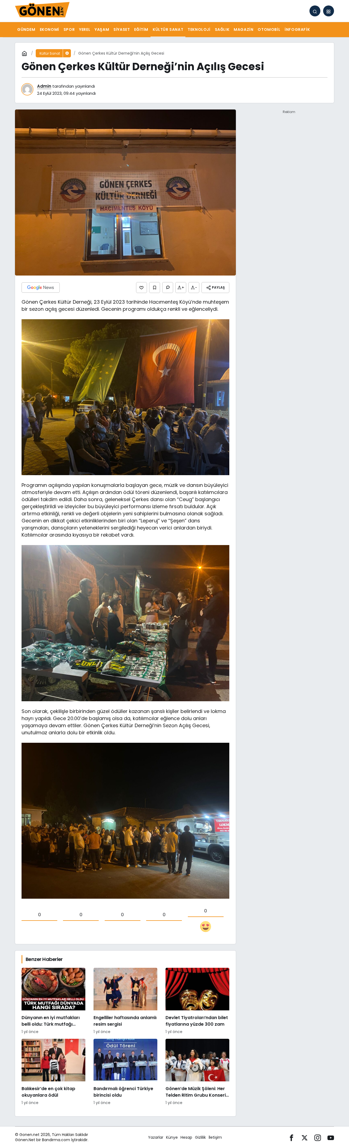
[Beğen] (141, 287)
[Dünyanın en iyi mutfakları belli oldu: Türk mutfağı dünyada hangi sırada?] (53, 1001)
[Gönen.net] (42, 10)
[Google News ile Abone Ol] (41, 287)
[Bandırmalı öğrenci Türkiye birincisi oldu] (125, 1072)
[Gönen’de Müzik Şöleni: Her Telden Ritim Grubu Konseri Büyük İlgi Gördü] (197, 1072)
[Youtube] (330, 1137)
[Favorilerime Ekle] (154, 287)
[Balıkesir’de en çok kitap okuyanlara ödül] (53, 1072)
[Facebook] (291, 1137)
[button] (328, 10)
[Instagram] (317, 1137)
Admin (44, 86)
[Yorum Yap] (167, 287)
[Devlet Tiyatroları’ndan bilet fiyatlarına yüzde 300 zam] (197, 1001)
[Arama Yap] (314, 10)
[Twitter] (304, 1137)
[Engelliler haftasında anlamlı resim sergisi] (125, 1001)
